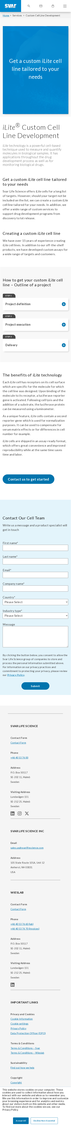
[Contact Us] (41, 6)
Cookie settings (19, 1023)
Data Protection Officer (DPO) (28, 1033)
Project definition (18, 304)
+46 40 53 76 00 (19, 757)
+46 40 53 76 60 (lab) (22, 924)
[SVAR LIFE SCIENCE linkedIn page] (14, 814)
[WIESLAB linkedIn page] (14, 985)
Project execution (17, 324)
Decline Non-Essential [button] (44, 1120)
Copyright (16, 1082)
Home (6, 15)
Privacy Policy (15, 674)
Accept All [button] (21, 1120)
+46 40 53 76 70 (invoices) (25, 928)
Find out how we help (22, 1067)
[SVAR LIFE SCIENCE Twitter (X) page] (28, 814)
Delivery (11, 345)
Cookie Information (22, 1018)
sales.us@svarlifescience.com (27, 847)
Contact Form (18, 742)
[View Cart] (53, 6)
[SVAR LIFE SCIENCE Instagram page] (21, 814)
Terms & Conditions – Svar (25, 1048)
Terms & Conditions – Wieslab (27, 1052)
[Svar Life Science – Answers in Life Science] (10, 6)
